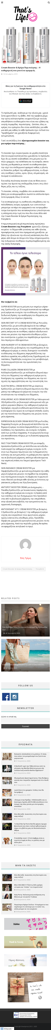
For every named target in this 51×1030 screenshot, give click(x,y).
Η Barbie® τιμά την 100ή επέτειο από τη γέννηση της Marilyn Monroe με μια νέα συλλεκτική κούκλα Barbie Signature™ (29, 768)
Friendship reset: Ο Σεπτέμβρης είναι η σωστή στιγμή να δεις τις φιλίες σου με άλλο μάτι (29, 840)
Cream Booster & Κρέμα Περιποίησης (17, 569)
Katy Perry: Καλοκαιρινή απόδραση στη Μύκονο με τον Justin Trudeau (29, 896)
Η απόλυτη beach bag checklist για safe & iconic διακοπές (23, 665)
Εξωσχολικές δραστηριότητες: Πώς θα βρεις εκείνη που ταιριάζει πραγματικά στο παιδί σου (31, 780)
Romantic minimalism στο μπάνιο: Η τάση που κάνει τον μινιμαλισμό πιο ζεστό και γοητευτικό (30, 756)
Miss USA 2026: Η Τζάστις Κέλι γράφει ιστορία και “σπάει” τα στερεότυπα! (28, 886)
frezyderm (40, 569)
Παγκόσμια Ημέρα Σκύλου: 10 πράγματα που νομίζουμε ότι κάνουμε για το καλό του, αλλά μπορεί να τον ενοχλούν (31, 907)
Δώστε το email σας (8, 716)
